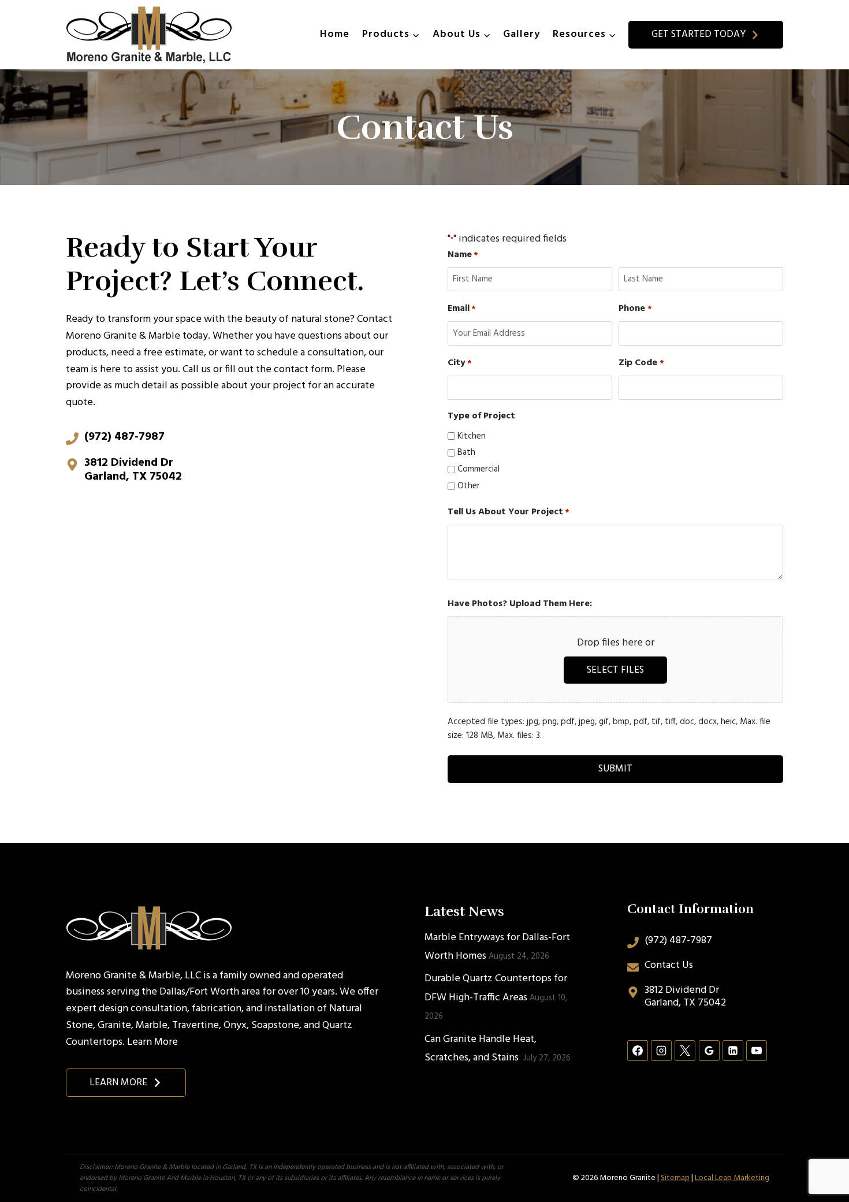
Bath (466, 452)
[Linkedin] (733, 1050)
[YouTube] (756, 1050)
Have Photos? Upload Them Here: (520, 604)
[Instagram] (661, 1050)
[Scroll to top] (819, 1154)
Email (462, 309)
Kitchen (471, 436)
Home (334, 34)
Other (468, 486)
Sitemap (675, 1178)
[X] (685, 1050)
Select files (615, 670)
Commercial (478, 469)
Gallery (521, 34)
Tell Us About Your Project (508, 512)
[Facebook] (637, 1050)
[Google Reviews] (709, 1050)
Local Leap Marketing (732, 1178)
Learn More (152, 1042)
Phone (635, 309)
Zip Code (641, 363)
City (460, 363)
